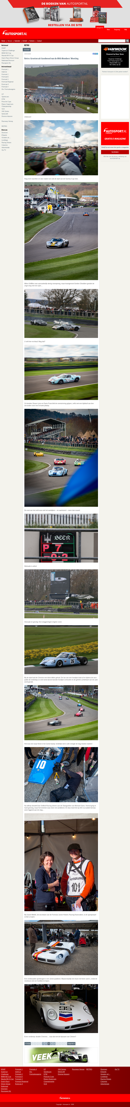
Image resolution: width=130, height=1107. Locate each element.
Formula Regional (7, 82)
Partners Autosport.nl (108, 71)
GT (3, 94)
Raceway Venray (7, 121)
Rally (125, 29)
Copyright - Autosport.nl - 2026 (65, 1104)
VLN (3, 109)
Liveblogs (5, 140)
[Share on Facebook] (93, 54)
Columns (5, 145)
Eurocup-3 (5, 84)
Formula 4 (5, 87)
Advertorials (6, 147)
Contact (39, 41)
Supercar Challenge (8, 50)
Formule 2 (5, 74)
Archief (25, 41)
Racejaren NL (6, 63)
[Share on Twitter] (95, 54)
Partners (32, 41)
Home (3, 41)
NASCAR (5, 114)
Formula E (5, 77)
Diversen (5, 132)
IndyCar (4, 72)
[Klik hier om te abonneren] (115, 134)
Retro (108, 29)
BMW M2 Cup (6, 53)
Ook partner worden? (122, 71)
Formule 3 (5, 79)
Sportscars (5, 96)
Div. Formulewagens (8, 89)
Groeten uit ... (6, 137)
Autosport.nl (99, 28)
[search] (127, 40)
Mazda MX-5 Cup (7, 55)
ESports (4, 135)
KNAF (4, 48)
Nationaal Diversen (8, 60)
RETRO (4, 126)
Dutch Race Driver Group (10, 58)
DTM (3, 99)
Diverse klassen (7, 116)
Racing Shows (6, 142)
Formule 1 (5, 69)
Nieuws (10, 41)
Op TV (4, 150)
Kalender (17, 41)
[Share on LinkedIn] (97, 54)
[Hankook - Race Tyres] (115, 56)
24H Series (5, 111)
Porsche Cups (6, 101)
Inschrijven (115, 152)
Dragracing (117, 29)
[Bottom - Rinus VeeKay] (61, 1055)
